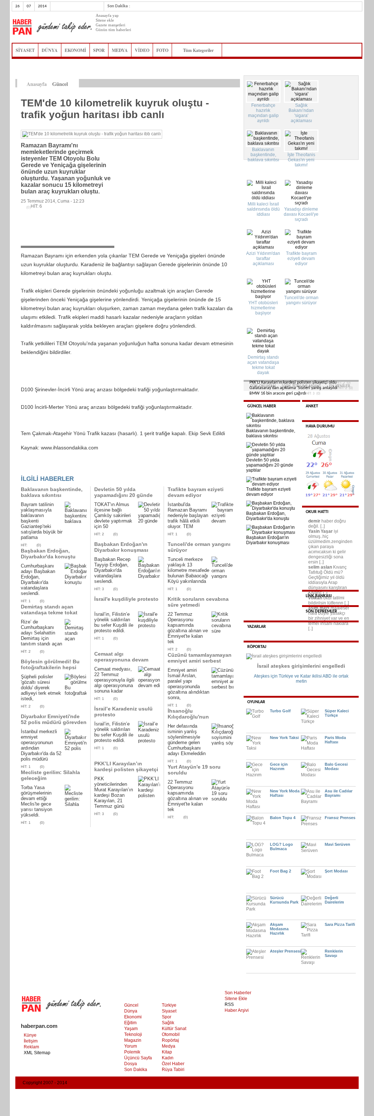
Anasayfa (37, 84)
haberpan (52, 27)
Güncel (131, 1005)
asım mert (318, 608)
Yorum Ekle (35, 467)
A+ (221, 83)
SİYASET (25, 50)
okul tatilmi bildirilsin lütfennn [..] (328, 600)
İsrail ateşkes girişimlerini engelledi (301, 666)
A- (236, 83)
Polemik (132, 1052)
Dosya (130, 1063)
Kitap (167, 1052)
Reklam (31, 1046)
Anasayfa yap (107, 15)
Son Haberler (238, 992)
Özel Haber (173, 1063)
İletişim (31, 1041)
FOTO (162, 50)
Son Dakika (135, 1069)
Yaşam (131, 1028)
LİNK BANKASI (319, 596)
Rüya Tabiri (173, 1069)
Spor (166, 1016)
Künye (30, 1035)
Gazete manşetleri (110, 25)
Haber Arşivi (237, 1010)
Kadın (167, 1057)
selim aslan (320, 567)
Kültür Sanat (174, 1028)
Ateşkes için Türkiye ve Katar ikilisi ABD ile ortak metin (301, 679)
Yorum (130, 1046)
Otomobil (171, 1034)
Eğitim (130, 1022)
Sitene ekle (105, 20)
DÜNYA (50, 50)
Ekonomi (133, 1016)
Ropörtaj (170, 1040)
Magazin (132, 1040)
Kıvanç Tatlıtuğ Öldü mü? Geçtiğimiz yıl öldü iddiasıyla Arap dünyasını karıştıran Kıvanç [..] (327, 580)
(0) (39, 545)
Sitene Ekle (236, 998)
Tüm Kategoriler (200, 50)
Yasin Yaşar (320, 531)
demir (314, 521)
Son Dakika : (118, 6)
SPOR (99, 50)
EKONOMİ (75, 50)
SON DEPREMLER (321, 611)
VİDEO (142, 50)
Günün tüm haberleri (113, 29)
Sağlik (168, 1022)
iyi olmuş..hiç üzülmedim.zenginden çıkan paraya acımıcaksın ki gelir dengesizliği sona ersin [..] (330, 547)
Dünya (130, 1011)
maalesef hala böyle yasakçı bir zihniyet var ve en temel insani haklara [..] (328, 618)
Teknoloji (133, 1034)
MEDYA (120, 50)
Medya (168, 1046)
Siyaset (169, 1011)
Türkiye (169, 1005)
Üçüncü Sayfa (138, 1057)
